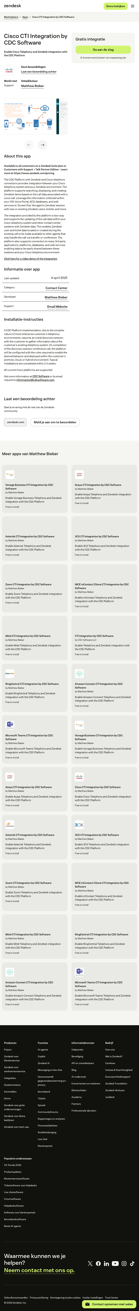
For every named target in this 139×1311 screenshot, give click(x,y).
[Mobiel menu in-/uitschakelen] (132, 6)
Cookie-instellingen (93, 1297)
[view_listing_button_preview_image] (28, 116)
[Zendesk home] (12, 6)
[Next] (42, 145)
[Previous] (29, 145)
